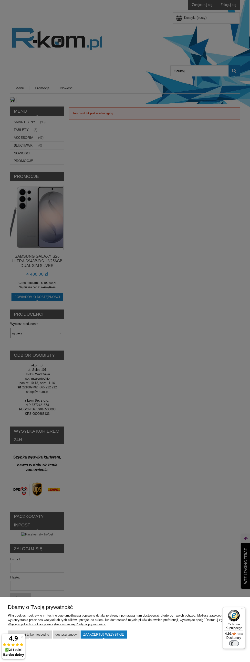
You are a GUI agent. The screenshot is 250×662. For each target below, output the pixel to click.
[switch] (234, 643)
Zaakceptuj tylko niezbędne (29, 634)
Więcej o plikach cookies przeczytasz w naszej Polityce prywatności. (57, 624)
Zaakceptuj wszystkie (103, 634)
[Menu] (242, 610)
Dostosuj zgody (66, 634)
